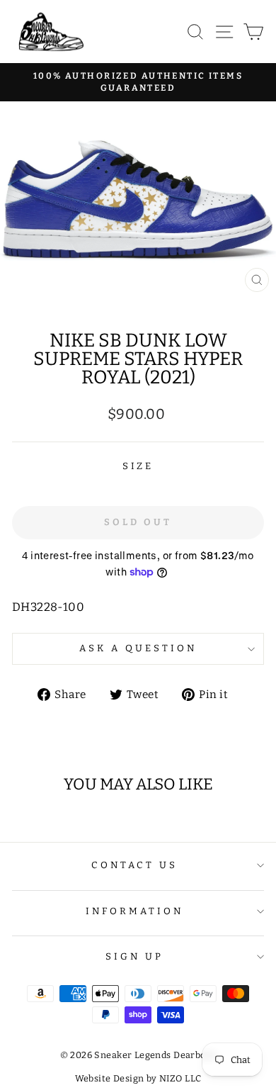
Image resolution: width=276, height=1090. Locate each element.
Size (138, 466)
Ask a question (138, 648)
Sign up (134, 956)
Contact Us (134, 865)
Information (134, 911)
